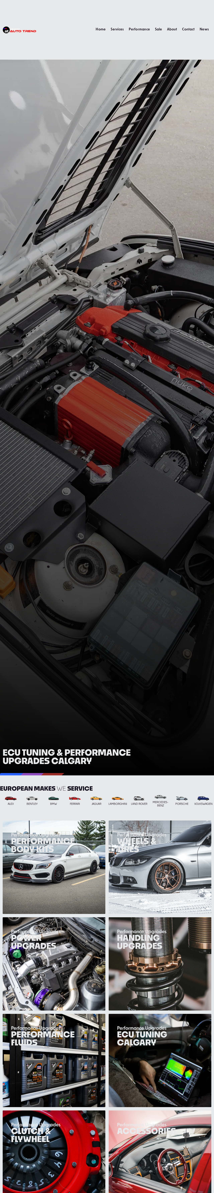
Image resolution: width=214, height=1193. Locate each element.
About (172, 29)
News (204, 29)
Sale (158, 29)
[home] (19, 30)
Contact (188, 29)
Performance (139, 29)
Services (117, 29)
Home (101, 29)
